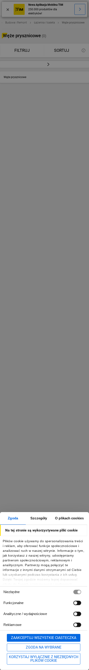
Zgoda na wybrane (43, 647)
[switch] (77, 603)
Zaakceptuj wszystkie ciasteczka (43, 638)
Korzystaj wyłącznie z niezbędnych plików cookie (43, 659)
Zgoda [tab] (13, 518)
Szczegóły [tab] (38, 518)
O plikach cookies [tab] (69, 518)
